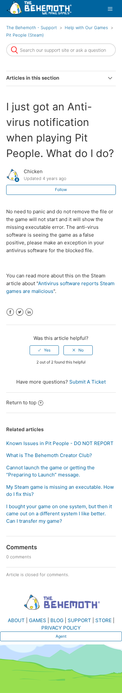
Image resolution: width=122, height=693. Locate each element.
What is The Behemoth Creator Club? (49, 455)
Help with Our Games (86, 27)
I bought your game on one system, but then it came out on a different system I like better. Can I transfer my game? (59, 513)
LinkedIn (29, 312)
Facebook (10, 312)
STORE (103, 620)
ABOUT (16, 620)
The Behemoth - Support (31, 27)
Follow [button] (61, 189)
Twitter (20, 312)
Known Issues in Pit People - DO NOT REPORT (60, 443)
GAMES (37, 620)
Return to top (21, 402)
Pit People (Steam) (25, 35)
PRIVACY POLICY (61, 628)
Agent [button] (61, 636)
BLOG (56, 620)
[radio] (44, 350)
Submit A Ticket (87, 382)
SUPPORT (79, 620)
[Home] (39, 13)
